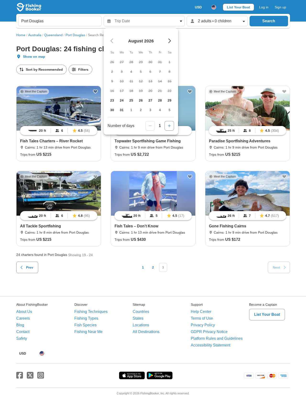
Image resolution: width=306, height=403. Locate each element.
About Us (24, 312)
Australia (34, 35)
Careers (23, 318)
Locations (141, 325)
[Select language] (213, 7)
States (138, 318)
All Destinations (146, 332)
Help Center (201, 312)
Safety (21, 338)
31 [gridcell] (122, 110)
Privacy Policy (203, 325)
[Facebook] (19, 375)
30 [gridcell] (112, 110)
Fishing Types (86, 318)
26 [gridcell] (141, 100)
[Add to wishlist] (95, 91)
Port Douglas (75, 35)
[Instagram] (40, 375)
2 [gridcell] (141, 110)
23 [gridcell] (112, 100)
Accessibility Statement (210, 345)
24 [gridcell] (122, 100)
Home (20, 35)
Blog (20, 325)
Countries (141, 312)
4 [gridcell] (160, 110)
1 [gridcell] (131, 110)
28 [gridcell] (160, 100)
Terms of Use (202, 318)
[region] (58, 130)
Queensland (53, 35)
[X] (30, 375)
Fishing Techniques (91, 312)
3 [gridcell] (150, 110)
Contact (22, 332)
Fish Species (85, 325)
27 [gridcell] (150, 100)
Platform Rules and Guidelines (217, 338)
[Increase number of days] (169, 126)
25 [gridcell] (131, 100)
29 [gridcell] (169, 100)
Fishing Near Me (88, 332)
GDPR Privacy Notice (209, 332)
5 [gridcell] (169, 110)
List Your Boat (238, 7)
